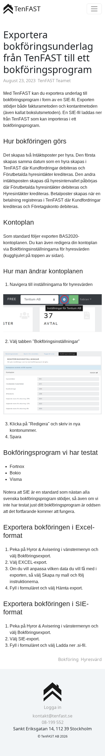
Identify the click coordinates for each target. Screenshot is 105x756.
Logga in (52, 707)
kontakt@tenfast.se (52, 716)
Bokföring (68, 659)
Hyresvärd (91, 659)
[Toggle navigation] (94, 8)
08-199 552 (53, 722)
